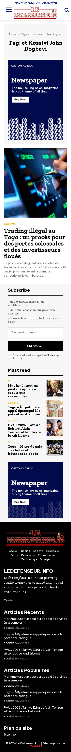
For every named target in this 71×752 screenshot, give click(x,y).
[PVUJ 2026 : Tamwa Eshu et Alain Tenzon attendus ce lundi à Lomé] (55, 427)
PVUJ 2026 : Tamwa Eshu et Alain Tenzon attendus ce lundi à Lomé (24, 430)
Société (10, 224)
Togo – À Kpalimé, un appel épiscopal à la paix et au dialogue (25, 410)
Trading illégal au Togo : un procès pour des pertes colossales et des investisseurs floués (34, 243)
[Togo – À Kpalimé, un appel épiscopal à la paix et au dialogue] (55, 408)
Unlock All (35, 346)
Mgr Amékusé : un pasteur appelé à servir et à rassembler (23, 390)
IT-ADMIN (35, 746)
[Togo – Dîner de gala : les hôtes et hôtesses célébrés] (55, 448)
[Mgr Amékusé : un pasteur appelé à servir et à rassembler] (55, 388)
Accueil (13, 34)
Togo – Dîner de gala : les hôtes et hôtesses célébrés (25, 450)
